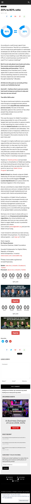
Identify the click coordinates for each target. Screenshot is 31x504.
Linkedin (15, 265)
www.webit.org (17, 255)
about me (10, 270)
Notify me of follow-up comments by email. (14, 390)
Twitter (3, 268)
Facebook (22, 265)
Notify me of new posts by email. (11, 392)
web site (8, 265)
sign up (16, 237)
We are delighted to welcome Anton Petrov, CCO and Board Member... (14, 442)
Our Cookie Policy (8, 497)
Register (15, 428)
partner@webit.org (15, 226)
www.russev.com (6, 255)
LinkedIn (17, 270)
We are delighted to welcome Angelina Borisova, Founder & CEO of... (14, 437)
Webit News (3, 6)
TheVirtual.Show (12, 160)
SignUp (15, 301)
